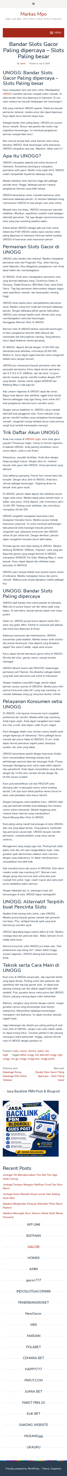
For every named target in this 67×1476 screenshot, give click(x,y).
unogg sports (48, 1058)
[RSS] (33, 4)
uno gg (14, 1058)
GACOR (33, 1247)
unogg (23, 1058)
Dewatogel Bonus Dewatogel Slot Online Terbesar (15, 1073)
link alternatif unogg (45, 1054)
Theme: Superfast (51, 1468)
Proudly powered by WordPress (23, 1468)
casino (23, 1051)
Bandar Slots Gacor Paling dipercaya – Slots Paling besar (50, 1073)
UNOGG (7, 93)
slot (47, 1051)
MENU (58, 32)
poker (40, 1051)
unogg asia (33, 1058)
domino (32, 1051)
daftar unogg (27, 1054)
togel (5, 1054)
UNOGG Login (33, 439)
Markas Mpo (33, 14)
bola (16, 1051)
